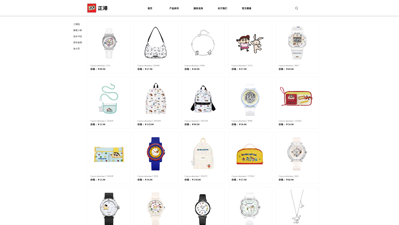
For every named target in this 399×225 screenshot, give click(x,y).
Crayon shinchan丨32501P (101, 121)
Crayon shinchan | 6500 (195, 65)
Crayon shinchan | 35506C (148, 65)
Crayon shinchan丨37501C (243, 176)
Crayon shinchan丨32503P (101, 176)
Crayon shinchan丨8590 (242, 121)
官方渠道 (246, 8)
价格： (93, 69)
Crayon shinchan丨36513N (196, 121)
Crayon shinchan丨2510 (242, 65)
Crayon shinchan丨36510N (149, 121)
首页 (150, 8)
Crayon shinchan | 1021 (289, 176)
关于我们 (222, 8)
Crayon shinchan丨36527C (196, 176)
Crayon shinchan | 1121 (100, 65)
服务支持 (198, 8)
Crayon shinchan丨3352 (147, 176)
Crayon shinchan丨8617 (289, 65)
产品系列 (174, 8)
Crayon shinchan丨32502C (290, 121)
